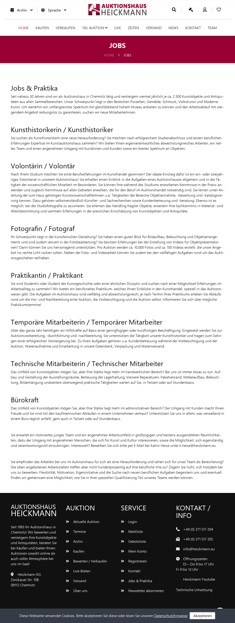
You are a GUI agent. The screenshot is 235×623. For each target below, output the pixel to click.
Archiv (22, 10)
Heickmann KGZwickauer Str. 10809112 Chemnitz (26, 579)
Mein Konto (137, 551)
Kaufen (42, 27)
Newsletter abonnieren (145, 590)
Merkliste (135, 531)
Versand (154, 27)
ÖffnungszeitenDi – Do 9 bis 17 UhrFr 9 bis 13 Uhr (195, 564)
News (173, 27)
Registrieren (137, 561)
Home (23, 27)
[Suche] (174, 9)
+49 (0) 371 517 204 (198, 529)
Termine (79, 531)
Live (117, 27)
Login (132, 521)
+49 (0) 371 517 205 (198, 539)
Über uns (79, 590)
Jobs (127, 55)
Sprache (54, 10)
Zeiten (133, 27)
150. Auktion (93, 27)
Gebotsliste (136, 541)
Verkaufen (65, 27)
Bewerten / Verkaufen (89, 561)
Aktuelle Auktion (85, 521)
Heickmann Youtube (199, 579)
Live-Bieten (81, 570)
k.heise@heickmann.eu (197, 445)
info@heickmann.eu (199, 548)
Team (212, 27)
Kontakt (193, 27)
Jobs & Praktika (139, 580)
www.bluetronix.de (190, 594)
